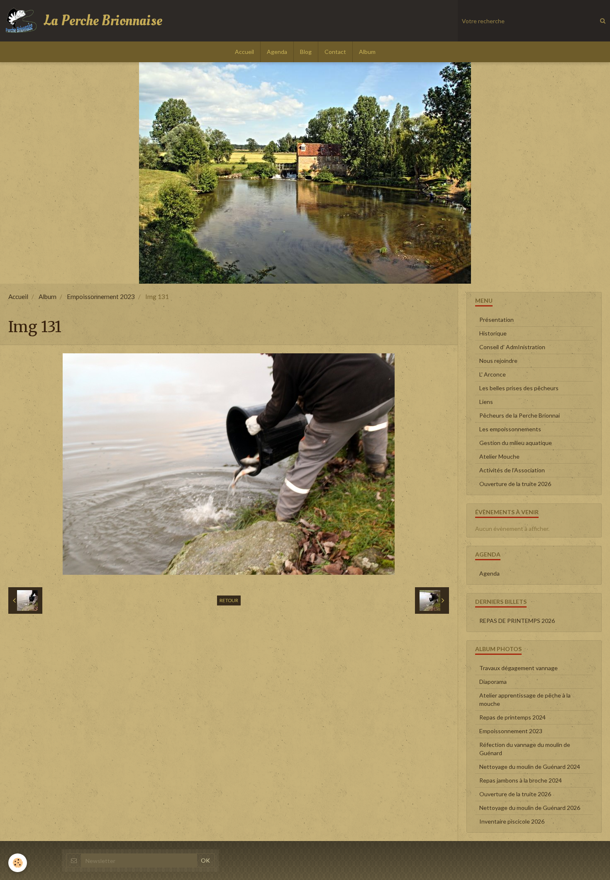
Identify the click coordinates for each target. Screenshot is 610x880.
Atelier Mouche (499, 456)
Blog (306, 51)
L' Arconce (492, 374)
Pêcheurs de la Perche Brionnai (519, 415)
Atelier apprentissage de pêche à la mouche (525, 699)
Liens (486, 401)
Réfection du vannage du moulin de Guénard (524, 748)
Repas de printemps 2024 (512, 717)
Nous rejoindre (498, 360)
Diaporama (493, 681)
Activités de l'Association (512, 470)
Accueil (244, 51)
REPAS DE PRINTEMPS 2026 (517, 620)
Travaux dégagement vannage (518, 667)
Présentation (496, 319)
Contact (335, 51)
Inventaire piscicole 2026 (511, 821)
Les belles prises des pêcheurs (519, 387)
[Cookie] (17, 862)
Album (367, 51)
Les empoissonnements (510, 429)
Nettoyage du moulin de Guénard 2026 (529, 807)
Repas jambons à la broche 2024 (520, 780)
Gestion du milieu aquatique (515, 442)
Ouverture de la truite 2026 (515, 483)
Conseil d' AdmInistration (512, 346)
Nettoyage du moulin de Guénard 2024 (529, 766)
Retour (229, 600)
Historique (493, 333)
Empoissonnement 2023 (101, 296)
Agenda (277, 51)
